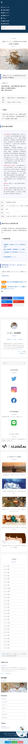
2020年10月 (5, 594)
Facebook (20, 339)
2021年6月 (5, 572)
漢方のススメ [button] (5, 12)
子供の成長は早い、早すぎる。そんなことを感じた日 (14, 474)
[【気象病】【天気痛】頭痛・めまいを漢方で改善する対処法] (14, 484)
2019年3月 (5, 638)
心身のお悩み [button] (5, 10)
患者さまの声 (4, 714)
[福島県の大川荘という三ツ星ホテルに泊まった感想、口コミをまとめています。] (14, 502)
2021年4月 (5, 575)
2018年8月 (5, 641)
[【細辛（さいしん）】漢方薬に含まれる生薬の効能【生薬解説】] (14, 59)
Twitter (14, 339)
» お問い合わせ (5, 275)
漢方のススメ (14, 46)
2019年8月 (5, 632)
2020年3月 (5, 613)
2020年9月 (5, 597)
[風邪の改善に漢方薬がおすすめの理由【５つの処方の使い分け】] (14, 520)
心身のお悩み (4, 701)
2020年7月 (5, 600)
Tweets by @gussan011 (5, 727)
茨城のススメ (4, 708)
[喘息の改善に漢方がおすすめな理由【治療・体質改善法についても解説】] (14, 538)
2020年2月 (5, 616)
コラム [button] (4, 18)
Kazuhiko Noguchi (11, 733)
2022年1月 (5, 566)
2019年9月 (5, 629)
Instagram (9, 339)
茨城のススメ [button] (5, 15)
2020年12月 (5, 588)
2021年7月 (5, 569)
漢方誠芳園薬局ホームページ (10, 256)
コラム (3, 711)
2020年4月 (5, 610)
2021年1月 (5, 585)
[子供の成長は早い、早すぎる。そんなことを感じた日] (14, 467)
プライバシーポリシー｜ (9, 735)
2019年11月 (5, 622)
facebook (5, 298)
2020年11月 (5, 591)
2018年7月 (5, 644)
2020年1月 (5, 619)
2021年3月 (5, 578)
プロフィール (5, 7)
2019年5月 (5, 635)
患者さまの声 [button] (5, 21)
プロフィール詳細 (21, 351)
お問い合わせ (5, 23)
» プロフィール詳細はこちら (6, 673)
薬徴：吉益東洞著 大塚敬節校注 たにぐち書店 (14, 249)
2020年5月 (5, 607)
